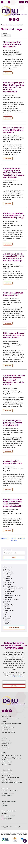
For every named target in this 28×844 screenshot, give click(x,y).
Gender (7, 603)
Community (8, 584)
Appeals (7, 577)
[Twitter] (14, 19)
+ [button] (1, 2)
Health (7, 607)
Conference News (7, 762)
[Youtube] (17, 19)
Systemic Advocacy (7, 775)
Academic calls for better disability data (12, 462)
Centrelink (8, 580)
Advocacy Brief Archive (8, 732)
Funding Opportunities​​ (8, 727)
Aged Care (8, 575)
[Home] (25, 2)
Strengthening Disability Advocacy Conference (11, 758)
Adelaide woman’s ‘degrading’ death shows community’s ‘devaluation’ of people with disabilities (13, 172)
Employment (9, 597)
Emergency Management (13, 595)
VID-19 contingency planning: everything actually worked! (12, 422)
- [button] (8, 2)
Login (3, 803)
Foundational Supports (12, 599)
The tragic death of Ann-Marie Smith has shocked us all (12, 44)
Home (2, 25)
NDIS (6, 614)
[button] (26, 2)
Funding (7, 601)
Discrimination (9, 592)
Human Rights (9, 610)
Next (15, 540)
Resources (9, 25)
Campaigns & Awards (8, 793)
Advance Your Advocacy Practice (11, 719)
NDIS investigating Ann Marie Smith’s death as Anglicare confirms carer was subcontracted (13, 87)
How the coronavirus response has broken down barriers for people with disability (12, 502)
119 (12, 538)
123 (24, 538)
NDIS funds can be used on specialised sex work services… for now (13, 335)
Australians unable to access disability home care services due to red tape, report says (13, 257)
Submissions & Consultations (10, 791)
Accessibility (9, 571)
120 (15, 538)
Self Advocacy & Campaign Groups (12, 782)
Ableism (7, 569)
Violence (7, 624)
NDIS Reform (8, 616)
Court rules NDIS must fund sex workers (13, 294)
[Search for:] (14, 553)
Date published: (8, 97)
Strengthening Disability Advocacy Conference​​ (11, 724)
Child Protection (10, 582)
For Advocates (6, 741)
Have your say (6, 748)
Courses (4, 721)
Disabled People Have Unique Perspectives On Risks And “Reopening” (13, 215)
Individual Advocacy (7, 773)
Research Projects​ (7, 795)
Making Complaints (7, 780)
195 (12, 540)
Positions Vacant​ (6, 730)
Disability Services (10, 590)
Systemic (8, 620)
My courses (5, 805)
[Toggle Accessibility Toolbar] (25, 841)
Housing (7, 609)
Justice (7, 612)
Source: (5, 56)
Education (8, 594)
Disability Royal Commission (14, 588)
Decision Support (10, 586)
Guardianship (9, 605)
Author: (5, 50)
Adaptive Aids (9, 573)
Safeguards (8, 618)
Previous (4, 538)
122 (21, 538)
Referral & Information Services (10, 777)
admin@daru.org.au (16, 676)
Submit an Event (6, 764)
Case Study (8, 578)
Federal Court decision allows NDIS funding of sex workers (13, 130)
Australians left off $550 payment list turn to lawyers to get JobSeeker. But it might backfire (14, 380)
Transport (8, 622)
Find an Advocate (7, 743)
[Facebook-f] (10, 19)
